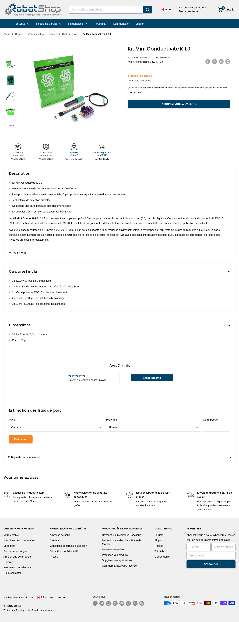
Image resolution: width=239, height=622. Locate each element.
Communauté (121, 23)
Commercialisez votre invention (120, 565)
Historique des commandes (19, 540)
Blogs (157, 540)
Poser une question (74, 159)
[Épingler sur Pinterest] (214, 61)
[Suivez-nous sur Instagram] (108, 603)
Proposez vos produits (115, 554)
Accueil (7, 34)
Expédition (9, 545)
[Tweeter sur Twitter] (221, 61)
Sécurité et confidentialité (64, 551)
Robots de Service (47, 23)
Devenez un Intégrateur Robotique (121, 534)
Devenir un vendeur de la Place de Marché (121, 542)
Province (111, 419)
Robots (18, 34)
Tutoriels (159, 551)
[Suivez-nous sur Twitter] (101, 603)
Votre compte (11, 534)
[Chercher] (147, 9)
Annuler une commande (17, 556)
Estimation (20, 439)
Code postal (210, 419)
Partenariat (100, 23)
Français (56, 597)
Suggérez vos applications (117, 560)
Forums (158, 534)
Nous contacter (12, 572)
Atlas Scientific (138, 57)
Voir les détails (18, 159)
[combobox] (106, 10)
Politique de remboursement (24, 457)
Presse (54, 556)
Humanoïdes (76, 23)
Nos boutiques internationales (18, 597)
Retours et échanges (15, 551)
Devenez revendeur (113, 549)
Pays (12, 419)
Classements (162, 556)
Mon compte (187, 11)
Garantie (8, 561)
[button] (10, 127)
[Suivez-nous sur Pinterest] (115, 603)
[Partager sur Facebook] (207, 61)
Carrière (54, 540)
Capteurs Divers (70, 34)
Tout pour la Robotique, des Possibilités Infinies (27, 610)
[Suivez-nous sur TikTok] (128, 603)
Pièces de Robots (36, 34)
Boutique (20, 23)
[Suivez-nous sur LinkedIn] (135, 603)
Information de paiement (17, 567)
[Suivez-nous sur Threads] (141, 603)
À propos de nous (60, 534)
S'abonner (211, 564)
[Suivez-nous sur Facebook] (95, 603)
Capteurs (53, 34)
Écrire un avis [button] (152, 377)
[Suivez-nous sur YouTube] (121, 603)
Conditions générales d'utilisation (68, 545)
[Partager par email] (227, 61)
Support (139, 23)
